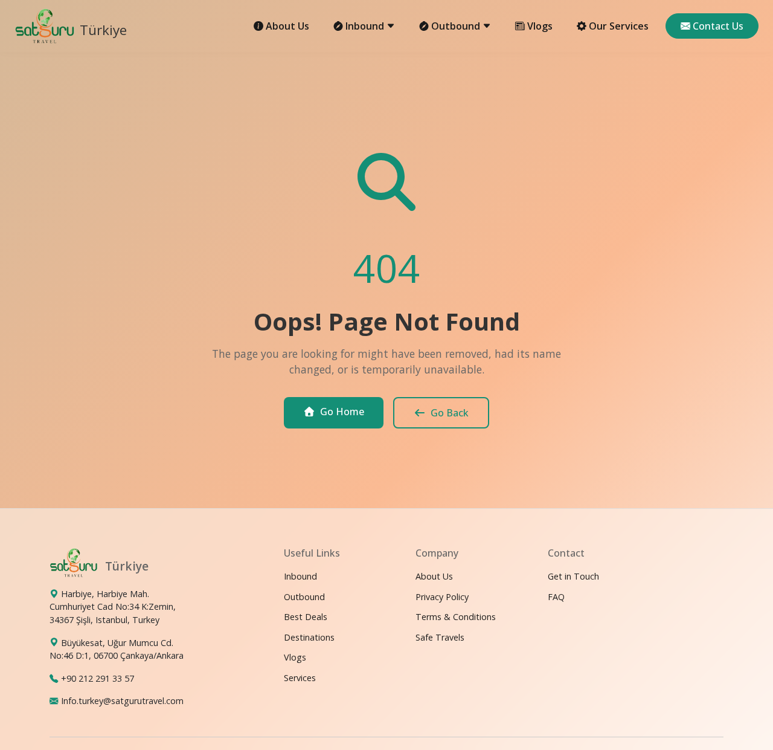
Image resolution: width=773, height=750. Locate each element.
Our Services (619, 26)
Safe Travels (439, 637)
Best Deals (305, 616)
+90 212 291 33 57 (97, 678)
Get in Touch (573, 576)
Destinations (309, 637)
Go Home (342, 411)
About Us (287, 26)
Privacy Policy (442, 596)
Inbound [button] (365, 26)
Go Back (450, 412)
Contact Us (718, 26)
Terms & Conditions (455, 616)
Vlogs (540, 26)
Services (300, 678)
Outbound (304, 596)
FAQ (556, 596)
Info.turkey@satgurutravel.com (122, 700)
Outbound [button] (457, 26)
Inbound (300, 576)
